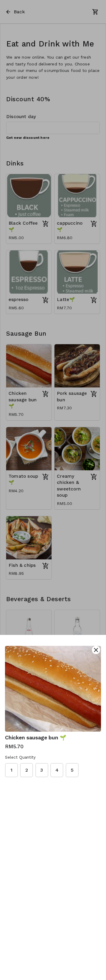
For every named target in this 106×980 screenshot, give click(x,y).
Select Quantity (20, 757)
